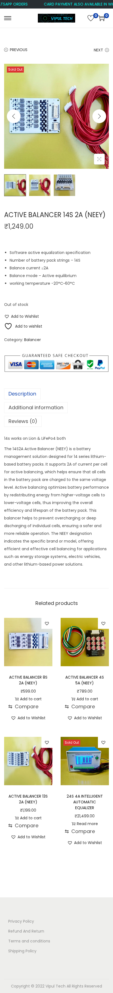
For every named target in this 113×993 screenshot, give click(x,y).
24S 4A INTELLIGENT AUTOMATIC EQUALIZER (85, 802)
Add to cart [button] (31, 699)
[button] (21, 316)
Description (22, 393)
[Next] (99, 116)
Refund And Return (26, 931)
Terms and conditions (29, 941)
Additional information (36, 407)
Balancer (32, 339)
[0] (90, 18)
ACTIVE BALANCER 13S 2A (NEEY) (28, 799)
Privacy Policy (21, 921)
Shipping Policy (22, 951)
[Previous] (14, 116)
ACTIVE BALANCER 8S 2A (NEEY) (28, 680)
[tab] (56, 393)
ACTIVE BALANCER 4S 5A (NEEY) (84, 680)
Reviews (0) (23, 421)
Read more (87, 823)
